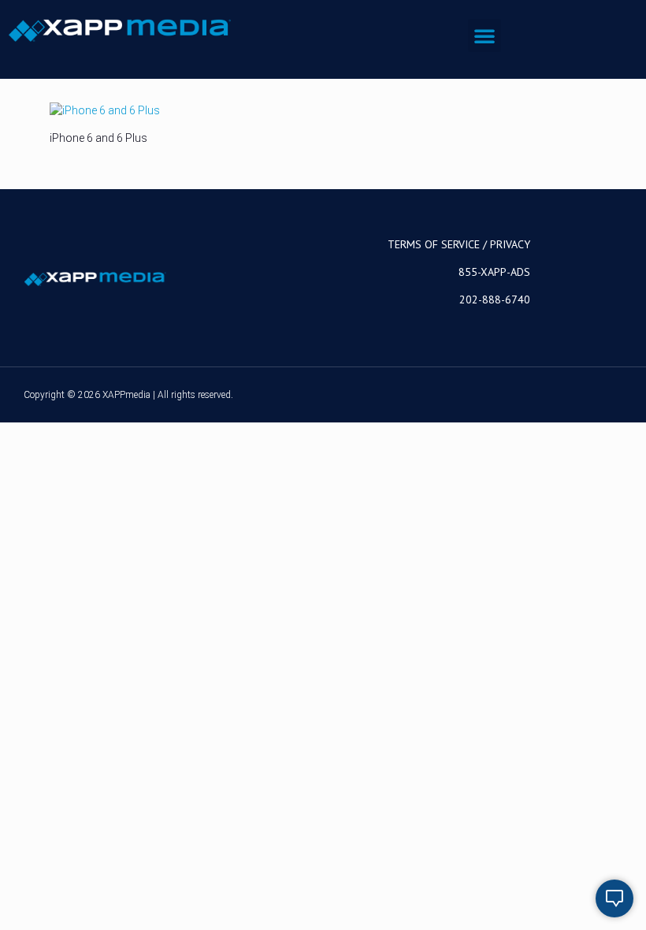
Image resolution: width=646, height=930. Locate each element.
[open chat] (614, 898)
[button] (484, 35)
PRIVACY (510, 244)
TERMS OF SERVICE (434, 244)
